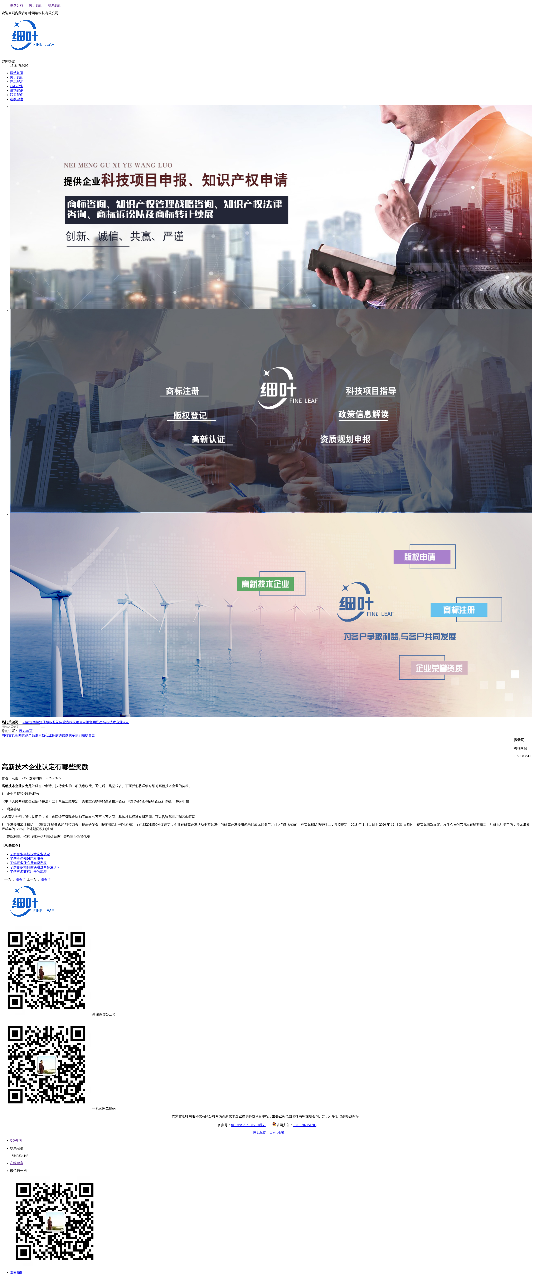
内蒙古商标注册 (34, 722)
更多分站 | (19, 5)
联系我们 (54, 5)
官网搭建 (96, 722)
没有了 (21, 879)
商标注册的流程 (28, 871)
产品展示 (16, 81)
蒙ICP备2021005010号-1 (248, 1125)
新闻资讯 (21, 735)
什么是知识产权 (28, 863)
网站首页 (16, 73)
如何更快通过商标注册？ (35, 867)
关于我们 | (38, 5)
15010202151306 (304, 1125)
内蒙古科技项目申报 (74, 722)
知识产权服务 (26, 858)
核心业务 (16, 86)
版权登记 (52, 722)
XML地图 (277, 1133)
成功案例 (16, 90)
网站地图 (260, 1133)
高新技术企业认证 (116, 722)
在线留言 (16, 99)
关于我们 (16, 77)
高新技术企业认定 (30, 854)
